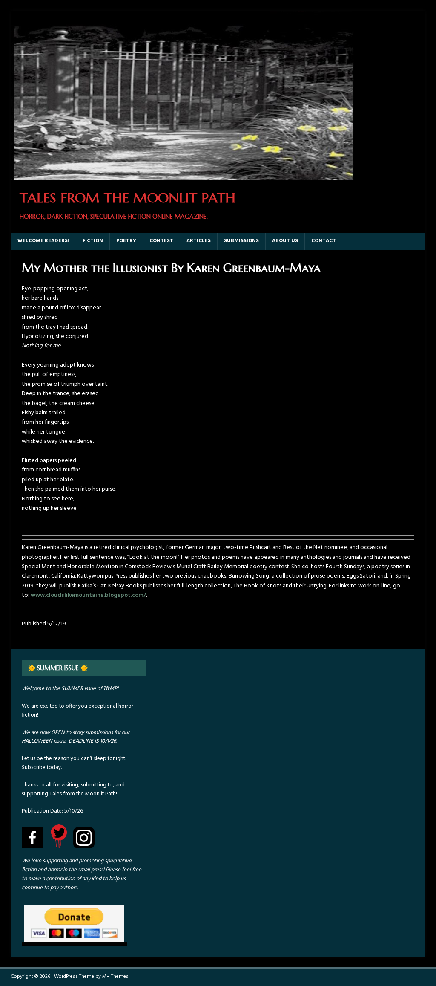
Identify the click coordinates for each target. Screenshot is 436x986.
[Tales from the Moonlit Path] (182, 175)
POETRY (126, 241)
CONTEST (161, 241)
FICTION (93, 241)
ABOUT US (285, 241)
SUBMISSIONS (241, 241)
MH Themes (115, 976)
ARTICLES (198, 241)
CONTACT (323, 241)
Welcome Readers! (43, 241)
